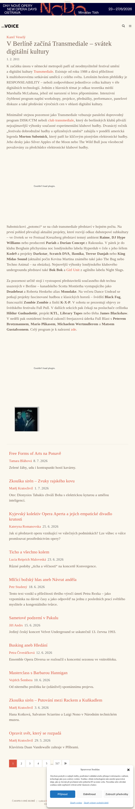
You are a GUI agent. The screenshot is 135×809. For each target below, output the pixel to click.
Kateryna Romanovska (25, 526)
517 (57, 763)
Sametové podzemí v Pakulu (33, 617)
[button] (128, 769)
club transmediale (61, 120)
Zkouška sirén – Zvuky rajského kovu (42, 481)
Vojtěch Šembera (20, 680)
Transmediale (43, 71)
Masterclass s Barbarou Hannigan (38, 672)
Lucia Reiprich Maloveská (27, 559)
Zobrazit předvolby (117, 794)
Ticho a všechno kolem (29, 552)
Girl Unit (73, 270)
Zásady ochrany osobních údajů (96, 803)
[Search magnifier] (123, 26)
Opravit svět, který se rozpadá (35, 733)
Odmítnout (89, 794)
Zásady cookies (76, 803)
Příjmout (63, 794)
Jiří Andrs (16, 625)
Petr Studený (18, 587)
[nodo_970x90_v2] (67, 9)
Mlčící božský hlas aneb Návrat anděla (43, 579)
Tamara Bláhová (20, 461)
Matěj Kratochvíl (21, 488)
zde (73, 329)
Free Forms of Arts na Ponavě (35, 453)
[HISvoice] (11, 26)
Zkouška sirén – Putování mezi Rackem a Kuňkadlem (55, 700)
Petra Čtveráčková (22, 652)
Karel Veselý (16, 37)
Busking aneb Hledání (28, 645)
